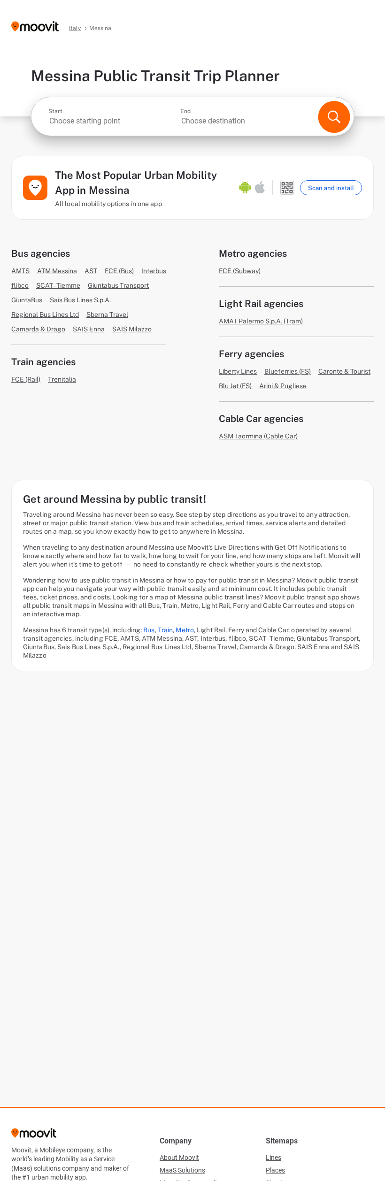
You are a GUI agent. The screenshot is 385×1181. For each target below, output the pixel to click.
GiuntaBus (26, 300)
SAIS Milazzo (132, 329)
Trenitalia (62, 379)
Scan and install (331, 188)
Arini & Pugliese (283, 386)
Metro (185, 630)
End (185, 111)
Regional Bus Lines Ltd (45, 314)
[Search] (334, 117)
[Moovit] (35, 27)
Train (165, 630)
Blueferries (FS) (287, 371)
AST (91, 271)
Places (275, 1170)
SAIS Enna (89, 329)
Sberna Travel (107, 314)
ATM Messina (57, 271)
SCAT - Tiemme (58, 285)
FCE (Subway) (240, 271)
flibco (20, 285)
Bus (148, 630)
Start (55, 111)
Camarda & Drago (38, 329)
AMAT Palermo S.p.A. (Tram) (261, 321)
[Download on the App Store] (260, 187)
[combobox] (113, 121)
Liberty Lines (238, 371)
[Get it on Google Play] (245, 187)
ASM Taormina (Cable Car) (258, 436)
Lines (273, 1157)
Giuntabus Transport (118, 285)
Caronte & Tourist (344, 371)
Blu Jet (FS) (235, 386)
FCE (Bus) (119, 271)
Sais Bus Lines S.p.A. (80, 300)
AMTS (20, 271)
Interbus (153, 271)
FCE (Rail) (25, 379)
